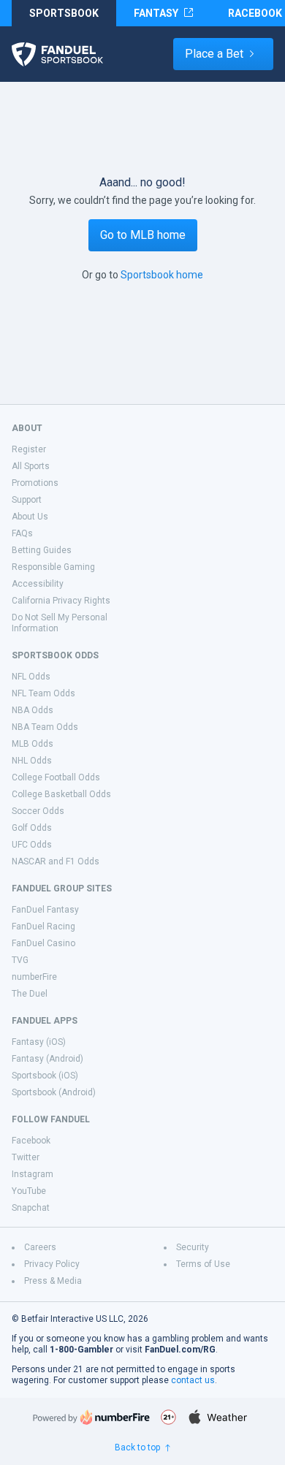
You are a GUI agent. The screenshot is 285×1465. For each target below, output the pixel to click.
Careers (40, 1247)
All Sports (31, 466)
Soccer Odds (38, 811)
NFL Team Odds (43, 693)
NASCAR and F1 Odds (55, 861)
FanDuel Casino (43, 943)
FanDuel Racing (43, 926)
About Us (30, 516)
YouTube (29, 1191)
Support (27, 500)
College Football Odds (56, 777)
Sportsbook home (162, 275)
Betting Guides (42, 550)
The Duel (30, 994)
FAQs (22, 533)
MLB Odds (32, 744)
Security (192, 1247)
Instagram (32, 1174)
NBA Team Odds (45, 727)
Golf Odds (32, 828)
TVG (20, 960)
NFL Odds (31, 676)
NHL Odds (32, 761)
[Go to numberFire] (91, 1417)
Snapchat (31, 1208)
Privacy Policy (52, 1264)
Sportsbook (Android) (54, 1092)
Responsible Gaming (53, 567)
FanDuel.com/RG (180, 1349)
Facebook (31, 1140)
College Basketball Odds (61, 794)
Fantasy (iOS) (39, 1042)
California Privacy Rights (61, 600)
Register (29, 449)
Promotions (35, 483)
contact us (193, 1380)
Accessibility (38, 584)
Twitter (25, 1157)
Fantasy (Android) (47, 1059)
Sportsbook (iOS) (45, 1075)
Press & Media (53, 1281)
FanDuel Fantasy (45, 910)
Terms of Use (203, 1264)
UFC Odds (32, 845)
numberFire (34, 977)
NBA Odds (32, 710)
